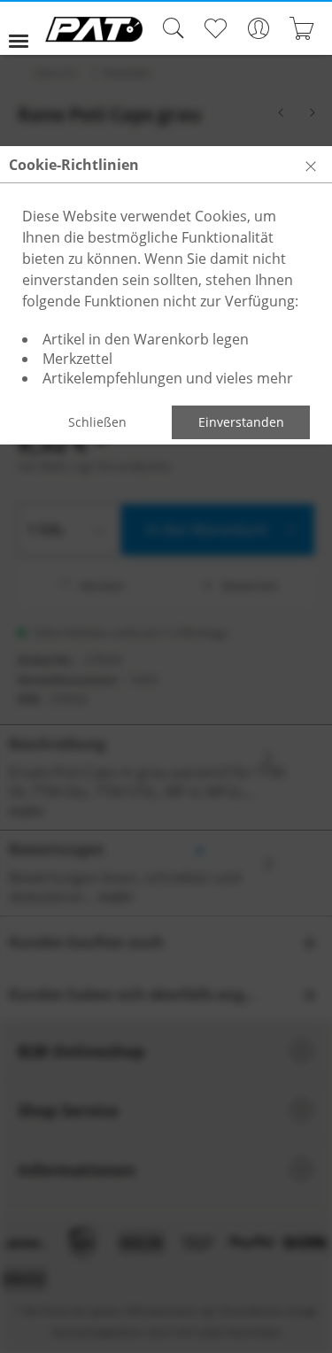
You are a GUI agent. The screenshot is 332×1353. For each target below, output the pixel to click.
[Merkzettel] (215, 28)
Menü (25, 28)
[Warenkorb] (301, 28)
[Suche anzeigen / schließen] (169, 28)
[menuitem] (25, 28)
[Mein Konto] (258, 28)
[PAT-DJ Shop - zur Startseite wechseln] (93, 29)
